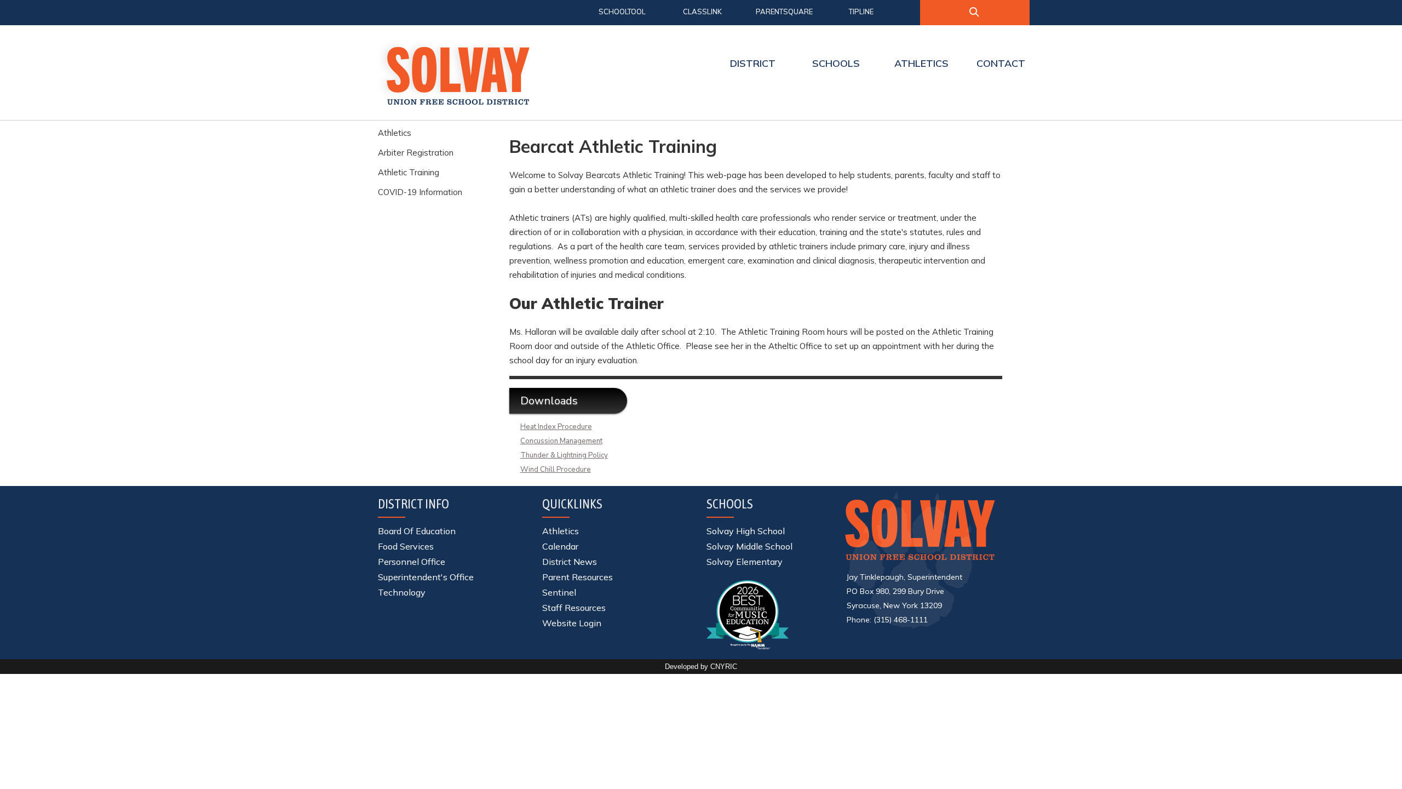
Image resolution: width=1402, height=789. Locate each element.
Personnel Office (411, 561)
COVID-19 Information (420, 192)
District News (569, 561)
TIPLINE (861, 11)
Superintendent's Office (426, 576)
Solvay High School (745, 530)
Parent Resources (577, 576)
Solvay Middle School (749, 546)
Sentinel (559, 592)
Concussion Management (561, 441)
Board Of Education (417, 530)
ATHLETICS (921, 63)
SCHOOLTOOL (622, 11)
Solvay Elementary (744, 561)
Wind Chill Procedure (555, 469)
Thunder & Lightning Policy (564, 455)
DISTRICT (752, 63)
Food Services (406, 546)
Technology (402, 592)
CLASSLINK (702, 11)
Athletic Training (408, 172)
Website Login (571, 623)
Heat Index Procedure (556, 427)
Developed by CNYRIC (701, 666)
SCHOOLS (836, 63)
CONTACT (1000, 63)
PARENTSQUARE (784, 11)
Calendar (560, 546)
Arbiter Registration (415, 152)
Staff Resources (574, 607)
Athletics (394, 133)
